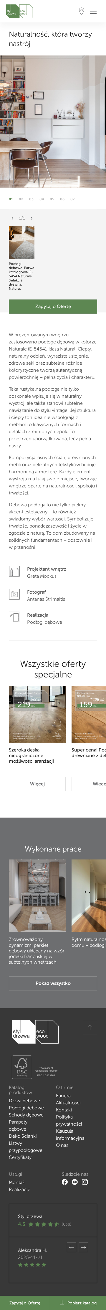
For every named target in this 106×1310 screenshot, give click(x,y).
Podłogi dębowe (26, 1108)
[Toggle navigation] (95, 11)
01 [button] (11, 199)
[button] (12, 220)
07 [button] (72, 199)
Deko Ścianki (23, 1136)
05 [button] (52, 199)
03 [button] (31, 199)
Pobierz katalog (82, 1303)
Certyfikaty (20, 1157)
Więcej (37, 784)
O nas (62, 1145)
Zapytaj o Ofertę (53, 306)
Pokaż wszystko (53, 983)
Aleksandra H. (32, 1250)
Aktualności (68, 1103)
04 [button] (41, 199)
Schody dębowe (26, 1115)
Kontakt (64, 1110)
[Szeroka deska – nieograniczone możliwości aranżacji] (37, 714)
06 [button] (62, 199)
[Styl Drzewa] (19, 11)
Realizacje (19, 1189)
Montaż (17, 1182)
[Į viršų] (90, 1027)
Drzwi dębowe (24, 1100)
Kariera (63, 1095)
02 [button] (21, 199)
